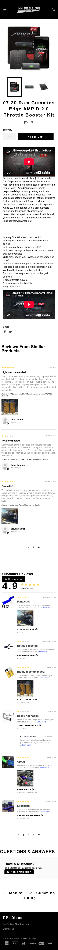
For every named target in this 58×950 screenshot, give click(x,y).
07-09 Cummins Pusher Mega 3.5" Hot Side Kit (24, 505)
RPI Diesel (14, 938)
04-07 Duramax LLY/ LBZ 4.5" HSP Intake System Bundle (28, 460)
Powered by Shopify (29, 938)
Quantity (7, 130)
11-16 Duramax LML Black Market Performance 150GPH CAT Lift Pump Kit (26, 395)
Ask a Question (20, 871)
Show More (47, 607)
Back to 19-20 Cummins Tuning (30, 895)
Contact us (8, 928)
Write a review (13, 579)
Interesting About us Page (16, 924)
